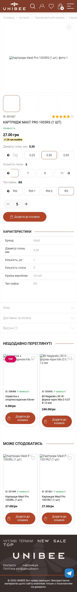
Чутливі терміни (18, 540)
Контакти (9, 565)
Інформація (30, 565)
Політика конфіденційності (21, 568)
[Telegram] (69, 573)
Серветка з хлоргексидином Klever (19, 398)
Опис (6, 308)
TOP (8, 544)
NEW (43, 540)
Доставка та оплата (17, 318)
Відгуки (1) (10, 328)
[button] (70, 6)
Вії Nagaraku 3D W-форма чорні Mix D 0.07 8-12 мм (56, 399)
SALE (59, 540)
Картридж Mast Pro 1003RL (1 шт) (17, 498)
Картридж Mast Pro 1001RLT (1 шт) (53, 498)
